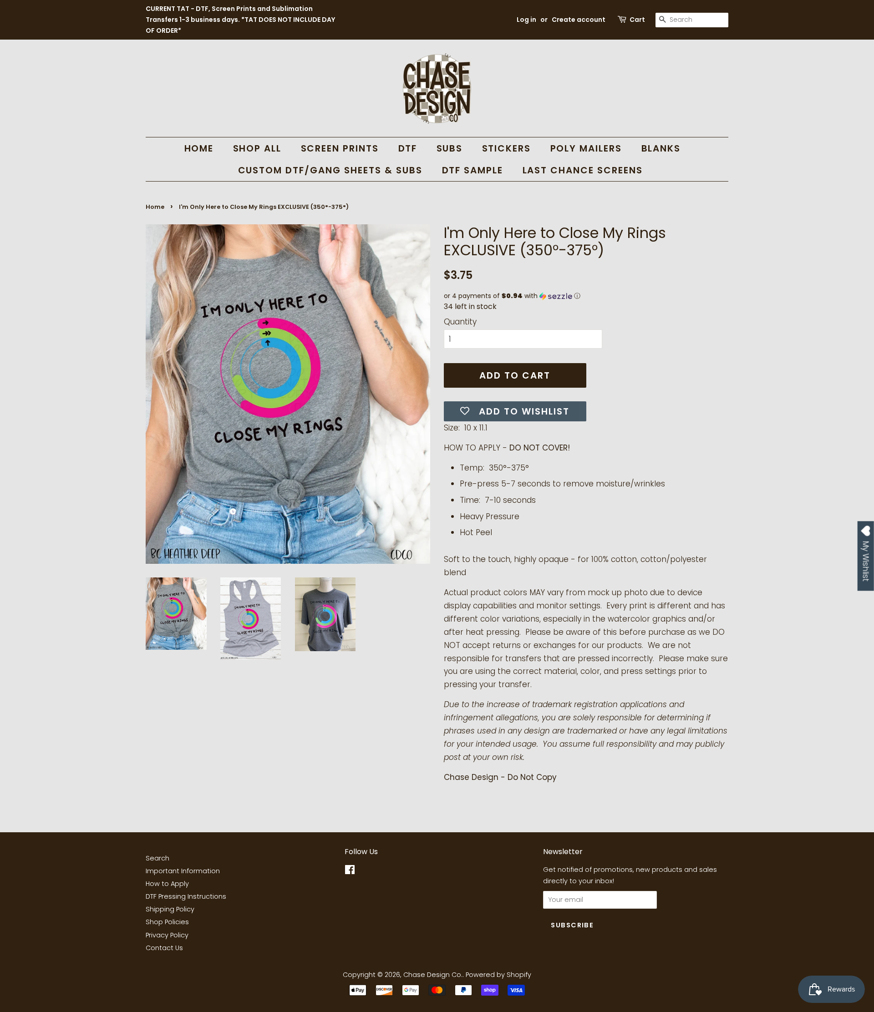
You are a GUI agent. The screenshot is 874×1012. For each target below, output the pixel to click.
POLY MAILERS (586, 148)
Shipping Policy (170, 909)
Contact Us (164, 947)
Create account (578, 19)
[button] (586, 296)
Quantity (460, 321)
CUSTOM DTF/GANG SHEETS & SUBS (330, 170)
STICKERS (506, 148)
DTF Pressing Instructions (186, 896)
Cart (637, 19)
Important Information (183, 870)
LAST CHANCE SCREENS (583, 170)
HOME (199, 148)
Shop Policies (167, 921)
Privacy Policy (167, 935)
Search (157, 858)
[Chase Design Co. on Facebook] (350, 871)
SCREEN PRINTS (340, 148)
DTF (407, 148)
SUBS (450, 148)
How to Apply (167, 883)
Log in (526, 19)
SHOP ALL (257, 148)
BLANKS (661, 148)
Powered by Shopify (498, 974)
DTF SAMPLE (472, 170)
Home (155, 207)
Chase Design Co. (432, 974)
